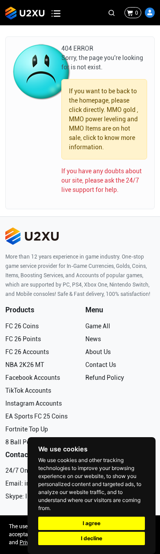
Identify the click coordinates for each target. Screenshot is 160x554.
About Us (98, 351)
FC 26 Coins (22, 326)
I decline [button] (91, 538)
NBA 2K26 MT (24, 364)
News (93, 339)
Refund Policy (104, 377)
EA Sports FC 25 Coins (36, 416)
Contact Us (100, 364)
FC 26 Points (23, 339)
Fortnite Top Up (26, 429)
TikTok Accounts (28, 390)
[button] (150, 13)
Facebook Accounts (32, 377)
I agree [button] (91, 523)
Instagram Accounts (33, 403)
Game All (97, 326)
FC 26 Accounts (27, 351)
